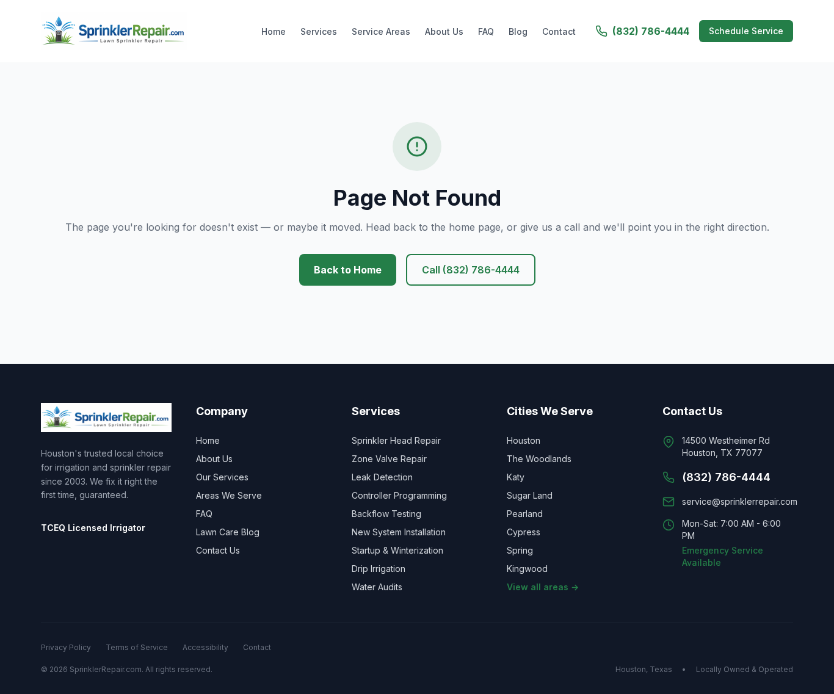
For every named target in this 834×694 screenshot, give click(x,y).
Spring (520, 550)
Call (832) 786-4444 (471, 270)
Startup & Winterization (397, 550)
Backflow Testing (386, 513)
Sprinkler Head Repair (396, 440)
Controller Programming (399, 495)
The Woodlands (539, 459)
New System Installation (399, 532)
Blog (518, 31)
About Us (444, 31)
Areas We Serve (229, 495)
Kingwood (527, 568)
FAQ (486, 31)
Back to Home (348, 270)
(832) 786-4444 (650, 31)
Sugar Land (530, 495)
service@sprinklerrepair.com (739, 501)
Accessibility (205, 647)
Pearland (525, 513)
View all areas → (543, 587)
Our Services (222, 477)
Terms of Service (137, 647)
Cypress (523, 532)
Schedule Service (746, 31)
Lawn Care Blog (227, 532)
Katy (515, 477)
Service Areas (381, 31)
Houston (523, 440)
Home (273, 31)
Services (318, 31)
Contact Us (218, 550)
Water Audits (377, 587)
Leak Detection (382, 477)
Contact (559, 31)
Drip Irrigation (378, 568)
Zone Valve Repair (389, 459)
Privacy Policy (66, 647)
